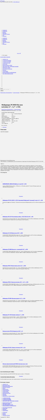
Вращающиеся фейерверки (8, 386)
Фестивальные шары (6, 393)
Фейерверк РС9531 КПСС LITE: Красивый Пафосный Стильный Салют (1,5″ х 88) (23, 200)
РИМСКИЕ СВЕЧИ (6, 67)
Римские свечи (5, 389)
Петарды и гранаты (6, 387)
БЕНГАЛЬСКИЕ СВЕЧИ (7, 65)
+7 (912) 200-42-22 (16, 1)
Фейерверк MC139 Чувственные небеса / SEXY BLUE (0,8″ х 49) (18, 216)
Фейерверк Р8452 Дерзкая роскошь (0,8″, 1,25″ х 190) (15, 282)
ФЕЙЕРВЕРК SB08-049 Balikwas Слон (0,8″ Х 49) (14, 183)
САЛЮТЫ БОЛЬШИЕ (7, 60)
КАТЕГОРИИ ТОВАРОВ (5, 57)
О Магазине (5, 31)
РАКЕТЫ (4, 70)
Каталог (4, 32)
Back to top (2, 0)
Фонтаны (4, 394)
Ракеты (4, 388)
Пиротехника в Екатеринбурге (6, 92)
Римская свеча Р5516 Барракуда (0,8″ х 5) (13, 331)
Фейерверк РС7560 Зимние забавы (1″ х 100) (13, 314)
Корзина (4, 414)
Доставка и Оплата (6, 34)
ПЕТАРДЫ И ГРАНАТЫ (7, 68)
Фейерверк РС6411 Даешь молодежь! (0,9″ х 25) (14, 347)
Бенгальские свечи (6, 385)
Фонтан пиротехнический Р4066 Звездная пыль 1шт (15, 363)
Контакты (4, 36)
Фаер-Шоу (5, 33)
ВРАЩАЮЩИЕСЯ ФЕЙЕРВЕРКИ (9, 72)
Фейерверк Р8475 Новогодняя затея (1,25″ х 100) (14, 265)
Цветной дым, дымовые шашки (8, 396)
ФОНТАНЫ (5, 64)
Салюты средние (6, 392)
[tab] (24, 127)
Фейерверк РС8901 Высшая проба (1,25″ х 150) (14, 298)
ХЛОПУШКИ (5, 71)
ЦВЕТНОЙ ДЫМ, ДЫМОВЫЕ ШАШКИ (10, 66)
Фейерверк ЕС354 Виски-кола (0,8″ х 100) (13, 233)
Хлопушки (5, 395)
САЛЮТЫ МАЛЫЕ (6, 62)
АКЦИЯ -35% (5, 59)
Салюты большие (16, 92)
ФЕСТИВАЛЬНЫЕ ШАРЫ (8, 73)
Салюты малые (5, 391)
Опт (3, 35)
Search (1, 88)
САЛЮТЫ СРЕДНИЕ (7, 61)
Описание (4, 127)
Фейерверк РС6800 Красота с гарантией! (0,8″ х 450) (15, 249)
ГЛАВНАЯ (5, 30)
